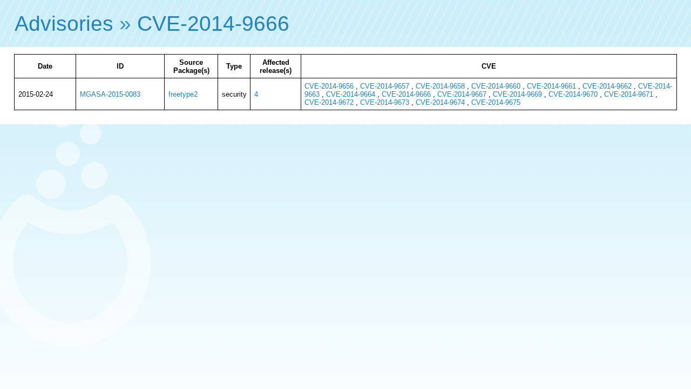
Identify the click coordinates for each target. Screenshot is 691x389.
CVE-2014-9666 (213, 23)
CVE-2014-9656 (329, 86)
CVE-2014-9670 (573, 94)
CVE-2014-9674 (440, 102)
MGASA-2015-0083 (110, 94)
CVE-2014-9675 (495, 102)
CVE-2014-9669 (517, 94)
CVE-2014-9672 (329, 102)
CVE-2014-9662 (607, 86)
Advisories (64, 23)
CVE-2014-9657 (384, 86)
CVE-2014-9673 (384, 102)
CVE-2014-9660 (495, 86)
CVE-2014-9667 (461, 94)
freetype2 (183, 94)
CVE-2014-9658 (440, 86)
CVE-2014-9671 (628, 94)
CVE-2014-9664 (350, 94)
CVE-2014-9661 (551, 86)
